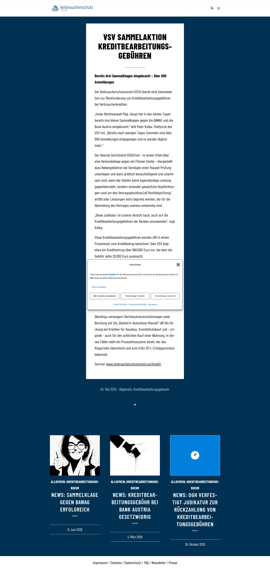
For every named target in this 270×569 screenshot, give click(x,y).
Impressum (152, 304)
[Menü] (218, 8)
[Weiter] (216, 478)
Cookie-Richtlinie (120, 304)
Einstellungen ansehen (165, 296)
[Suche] (212, 8)
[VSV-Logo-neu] (74, 8)
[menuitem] (212, 8)
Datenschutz (133, 562)
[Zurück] (54, 478)
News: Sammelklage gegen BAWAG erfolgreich (74, 502)
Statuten (116, 562)
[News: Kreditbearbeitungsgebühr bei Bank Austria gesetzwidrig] (135, 455)
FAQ (146, 562)
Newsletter (159, 562)
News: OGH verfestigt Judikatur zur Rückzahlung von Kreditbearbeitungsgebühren (195, 509)
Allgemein (125, 389)
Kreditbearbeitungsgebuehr (151, 389)
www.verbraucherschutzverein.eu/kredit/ (133, 363)
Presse (173, 562)
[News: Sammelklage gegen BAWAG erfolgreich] (75, 455)
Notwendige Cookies (135, 296)
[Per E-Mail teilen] (135, 404)
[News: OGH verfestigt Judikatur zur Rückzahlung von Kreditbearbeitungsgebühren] (195, 455)
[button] (178, 264)
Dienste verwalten (99, 287)
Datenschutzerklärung (138, 304)
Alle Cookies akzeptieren (104, 296)
